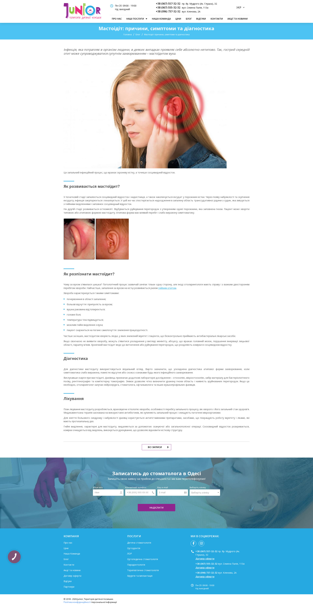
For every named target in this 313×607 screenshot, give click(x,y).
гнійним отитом (167, 288)
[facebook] (193, 543)
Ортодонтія (133, 548)
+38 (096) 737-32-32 (168, 11)
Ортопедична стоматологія (142, 559)
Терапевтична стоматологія (143, 570)
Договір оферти (72, 575)
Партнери (69, 586)
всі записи (155, 447)
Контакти (217, 18)
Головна (127, 34)
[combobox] (205, 492)
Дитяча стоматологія (139, 542)
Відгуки (201, 18)
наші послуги (135, 18)
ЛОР (129, 553)
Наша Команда (161, 18)
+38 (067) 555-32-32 (168, 7)
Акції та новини (237, 18)
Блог (189, 18)
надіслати (156, 507)
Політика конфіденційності (77, 602)
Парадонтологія (136, 564)
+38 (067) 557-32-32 (168, 3)
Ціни (178, 18)
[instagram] (201, 543)
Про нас (117, 18)
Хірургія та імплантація (139, 575)
